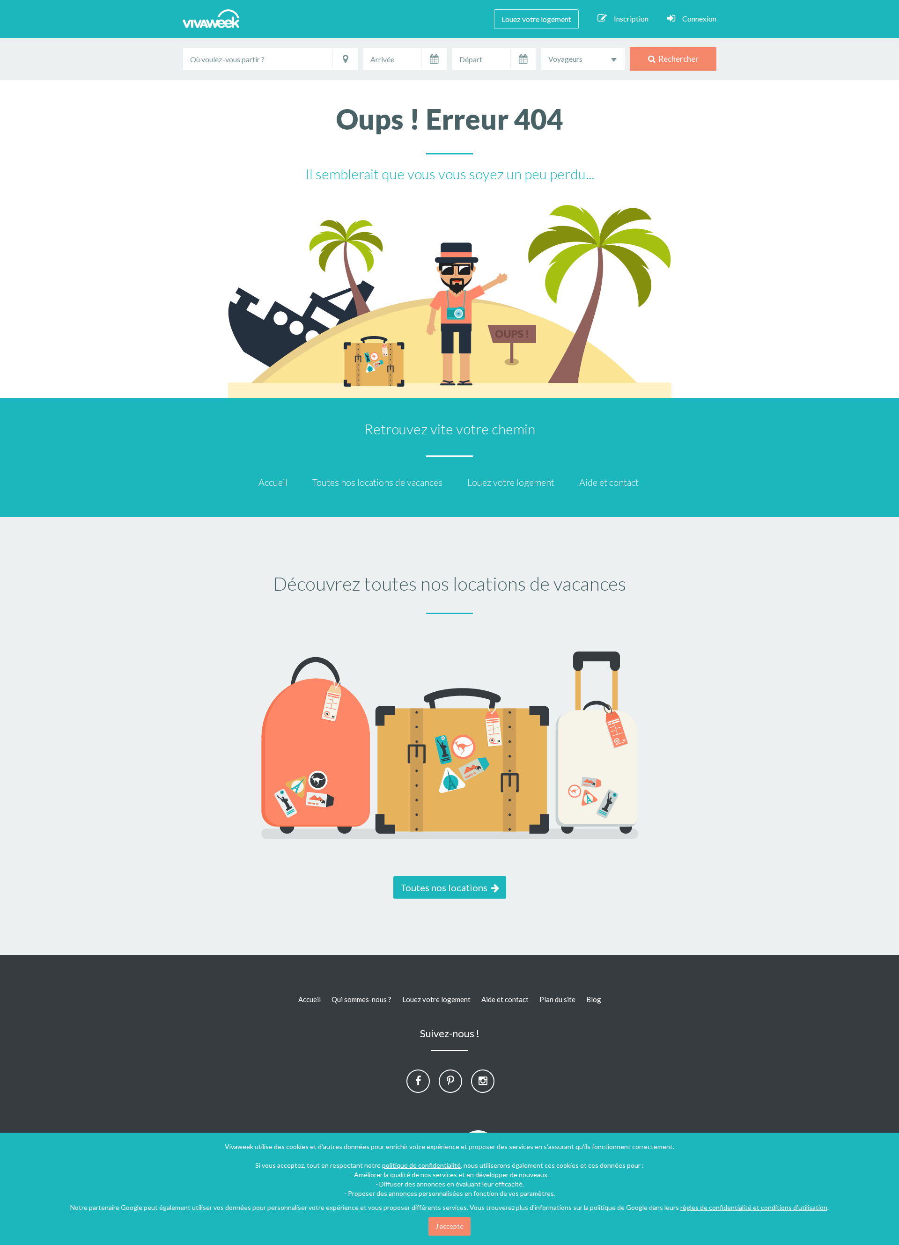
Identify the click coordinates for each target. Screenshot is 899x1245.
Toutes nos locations (445, 887)
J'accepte (449, 1226)
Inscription (631, 18)
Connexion (699, 18)
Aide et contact (609, 482)
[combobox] (583, 59)
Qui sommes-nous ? (361, 999)
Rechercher (677, 59)
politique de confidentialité (421, 1165)
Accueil (272, 482)
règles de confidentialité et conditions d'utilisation (753, 1207)
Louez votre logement (536, 19)
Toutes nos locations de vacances (377, 482)
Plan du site (557, 999)
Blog (593, 999)
